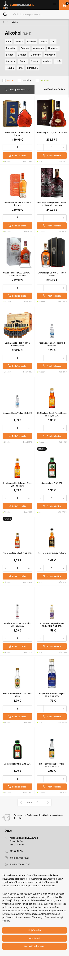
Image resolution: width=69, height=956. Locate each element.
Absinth (47, 61)
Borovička (11, 48)
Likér (58, 61)
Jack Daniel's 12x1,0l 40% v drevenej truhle (17, 344)
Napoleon (53, 48)
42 (37, 802)
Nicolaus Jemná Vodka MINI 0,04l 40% (52, 344)
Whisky (19, 41)
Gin (53, 41)
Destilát (22, 54)
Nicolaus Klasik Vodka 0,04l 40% (17, 413)
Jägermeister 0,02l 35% (52, 483)
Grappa (35, 61)
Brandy (9, 54)
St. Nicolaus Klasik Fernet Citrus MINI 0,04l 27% (52, 414)
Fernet (23, 61)
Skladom (44, 80)
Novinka (26, 80)
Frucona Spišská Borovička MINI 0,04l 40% (51, 765)
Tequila (10, 68)
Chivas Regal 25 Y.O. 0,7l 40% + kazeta (52, 274)
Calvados (50, 54)
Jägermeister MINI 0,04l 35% (17, 764)
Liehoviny (36, 54)
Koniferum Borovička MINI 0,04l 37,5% (17, 694)
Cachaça (10, 61)
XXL (20, 68)
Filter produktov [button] (17, 89)
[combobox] (54, 89)
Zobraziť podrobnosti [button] (34, 946)
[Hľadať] (5, 14)
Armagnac (38, 48)
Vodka (44, 41)
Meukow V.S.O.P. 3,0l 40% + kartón (17, 133)
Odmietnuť (34, 938)
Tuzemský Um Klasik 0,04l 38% (17, 553)
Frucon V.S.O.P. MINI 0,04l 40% (52, 553)
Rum (8, 41)
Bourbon (31, 41)
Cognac (25, 48)
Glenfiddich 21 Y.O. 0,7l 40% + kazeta (17, 204)
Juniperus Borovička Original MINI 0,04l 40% (52, 694)
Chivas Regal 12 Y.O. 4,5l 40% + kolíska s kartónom (17, 274)
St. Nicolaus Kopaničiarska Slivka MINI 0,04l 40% (51, 624)
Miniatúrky (32, 68)
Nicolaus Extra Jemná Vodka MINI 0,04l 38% (17, 624)
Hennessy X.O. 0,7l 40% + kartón (52, 132)
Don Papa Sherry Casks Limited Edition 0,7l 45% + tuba (51, 204)
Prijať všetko (34, 930)
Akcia (10, 80)
